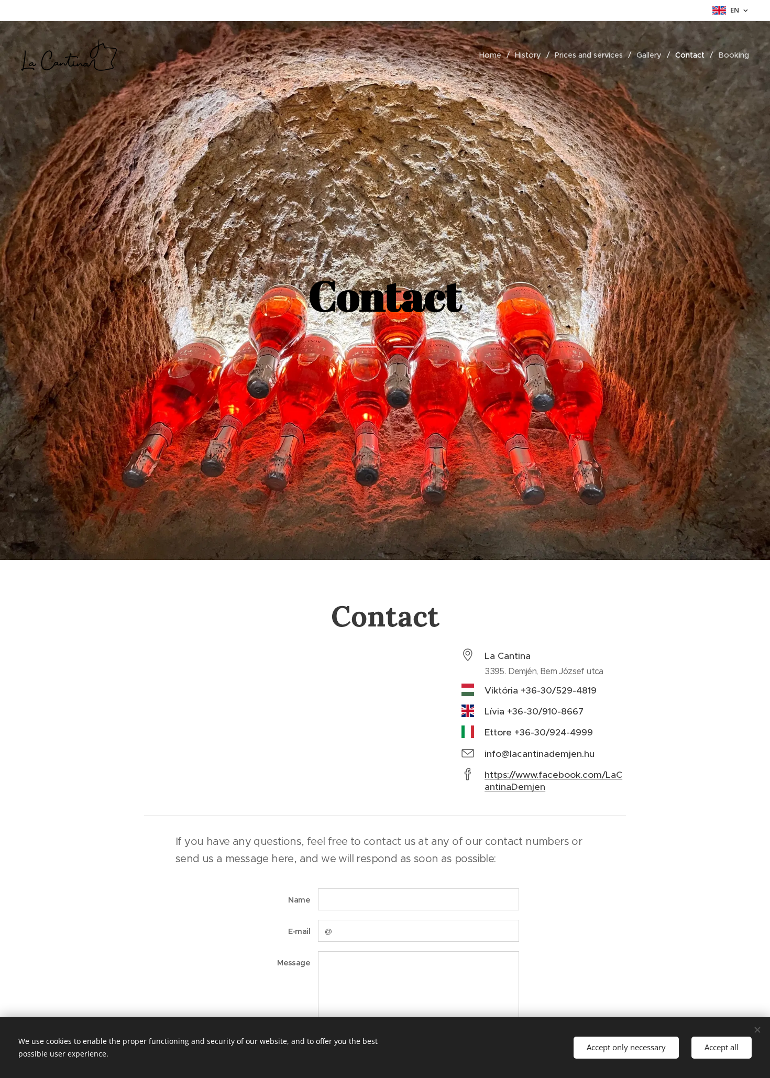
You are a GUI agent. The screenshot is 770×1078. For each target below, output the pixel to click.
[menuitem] (493, 55)
